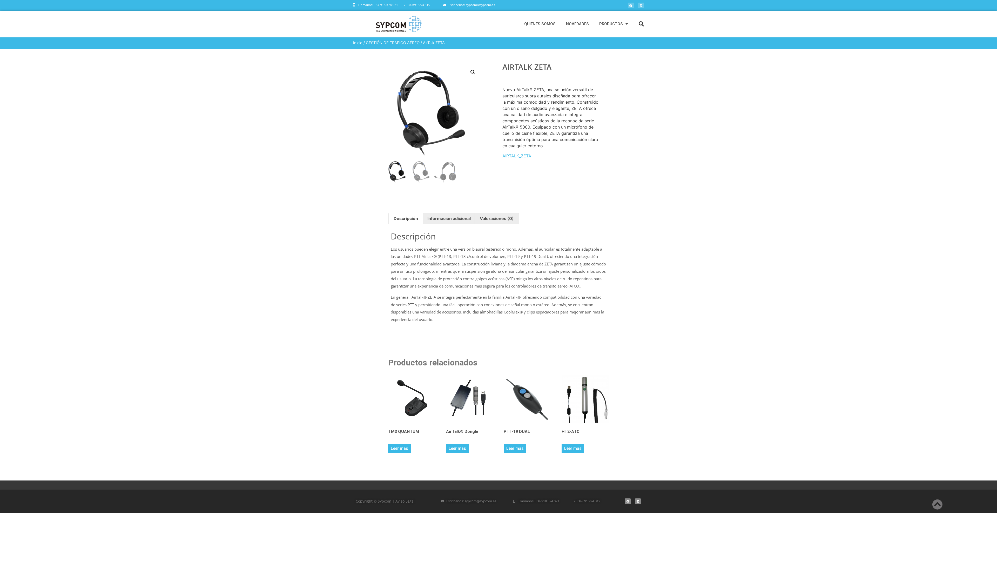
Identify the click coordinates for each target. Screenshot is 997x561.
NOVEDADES (577, 24)
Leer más (399, 448)
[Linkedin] (641, 5)
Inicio (357, 43)
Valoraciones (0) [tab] (497, 218)
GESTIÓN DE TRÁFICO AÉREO (393, 43)
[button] (641, 24)
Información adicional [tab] (449, 218)
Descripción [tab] (406, 218)
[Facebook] (631, 5)
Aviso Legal (405, 501)
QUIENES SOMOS (540, 24)
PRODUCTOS (611, 24)
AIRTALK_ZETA (516, 155)
